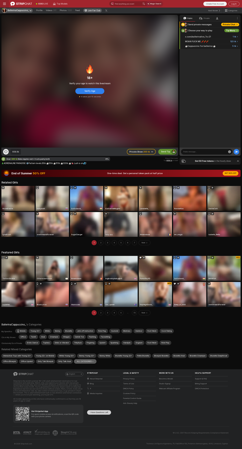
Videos (51, 10)
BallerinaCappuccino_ (13, 324)
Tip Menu (230, 30)
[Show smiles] (229, 151)
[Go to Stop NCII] (69, 433)
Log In (234, 4)
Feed (77, 10)
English (72, 374)
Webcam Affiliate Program (169, 389)
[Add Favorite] (6, 152)
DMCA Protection (202, 389)
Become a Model (166, 379)
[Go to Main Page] (21, 4)
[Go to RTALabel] (17, 433)
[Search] (144, 4)
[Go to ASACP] (27, 432)
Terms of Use (128, 384)
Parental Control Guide (132, 398)
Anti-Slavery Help (130, 403)
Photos (66, 10)
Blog (92, 384)
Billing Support (201, 384)
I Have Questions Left (99, 412)
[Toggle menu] (4, 4)
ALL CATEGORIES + (85, 361)
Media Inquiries (96, 393)
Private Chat (229, 24)
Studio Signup (165, 384)
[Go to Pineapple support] (55, 433)
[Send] (236, 152)
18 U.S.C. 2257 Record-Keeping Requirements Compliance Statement (201, 433)
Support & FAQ (201, 379)
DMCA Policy (128, 389)
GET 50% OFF (230, 173)
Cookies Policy (129, 393)
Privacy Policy (129, 379)
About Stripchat (96, 379)
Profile (39, 10)
